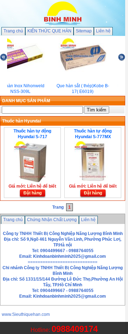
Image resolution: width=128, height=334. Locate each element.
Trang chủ (13, 30)
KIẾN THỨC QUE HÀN (49, 30)
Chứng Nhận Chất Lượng (52, 219)
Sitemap (84, 30)
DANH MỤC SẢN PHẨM (26, 100)
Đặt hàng (32, 193)
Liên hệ (103, 30)
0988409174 (75, 329)
